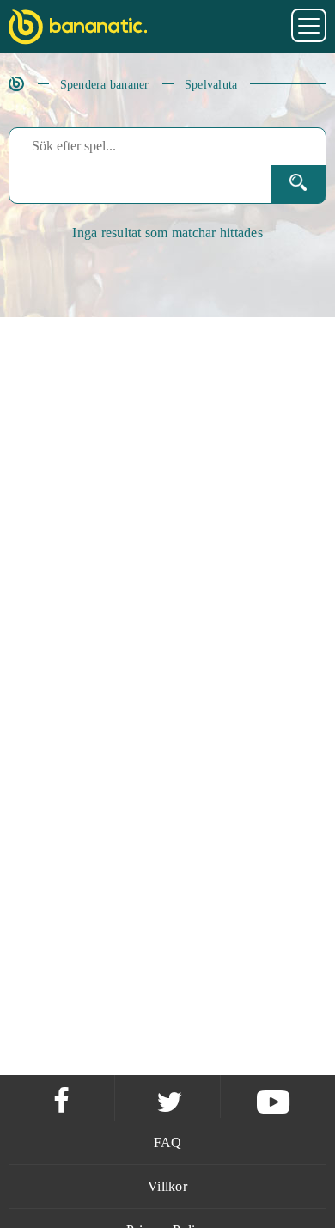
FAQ (168, 1142)
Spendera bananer (104, 84)
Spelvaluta (211, 84)
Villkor (167, 1186)
